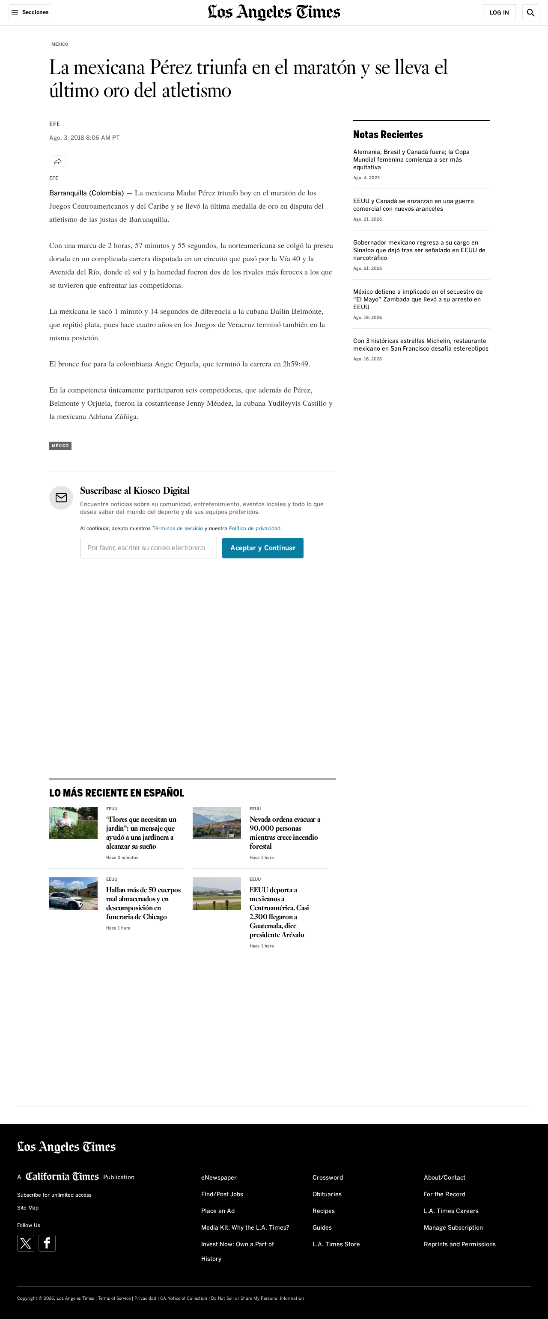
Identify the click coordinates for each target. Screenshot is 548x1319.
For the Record (444, 1195)
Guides (322, 1228)
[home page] (274, 11)
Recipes (324, 1211)
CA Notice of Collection (183, 1298)
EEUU (111, 809)
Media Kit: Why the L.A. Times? (245, 1228)
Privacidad (145, 1298)
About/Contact (444, 1178)
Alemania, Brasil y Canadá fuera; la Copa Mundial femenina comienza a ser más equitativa (411, 160)
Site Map (28, 1208)
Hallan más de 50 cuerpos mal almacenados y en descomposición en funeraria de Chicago (143, 904)
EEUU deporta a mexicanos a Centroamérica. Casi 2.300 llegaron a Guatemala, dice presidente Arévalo (279, 913)
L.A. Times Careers (451, 1211)
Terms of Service (114, 1298)
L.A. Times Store (336, 1245)
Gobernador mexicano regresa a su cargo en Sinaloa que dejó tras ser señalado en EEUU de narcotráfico (419, 250)
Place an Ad (218, 1211)
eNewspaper (219, 1178)
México (59, 44)
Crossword (328, 1178)
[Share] (58, 161)
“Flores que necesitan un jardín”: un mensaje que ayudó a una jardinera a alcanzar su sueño (141, 833)
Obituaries (327, 1195)
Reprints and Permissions (460, 1245)
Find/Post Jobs (222, 1195)
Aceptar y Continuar (263, 548)
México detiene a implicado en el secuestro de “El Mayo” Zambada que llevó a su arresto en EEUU (418, 299)
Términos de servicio (177, 528)
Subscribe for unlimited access (54, 1195)
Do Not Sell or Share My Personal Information (257, 1298)
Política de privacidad (254, 528)
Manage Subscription (453, 1228)
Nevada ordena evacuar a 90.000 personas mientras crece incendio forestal (285, 833)
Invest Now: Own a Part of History (237, 1252)
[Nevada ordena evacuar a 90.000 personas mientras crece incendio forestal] (217, 823)
